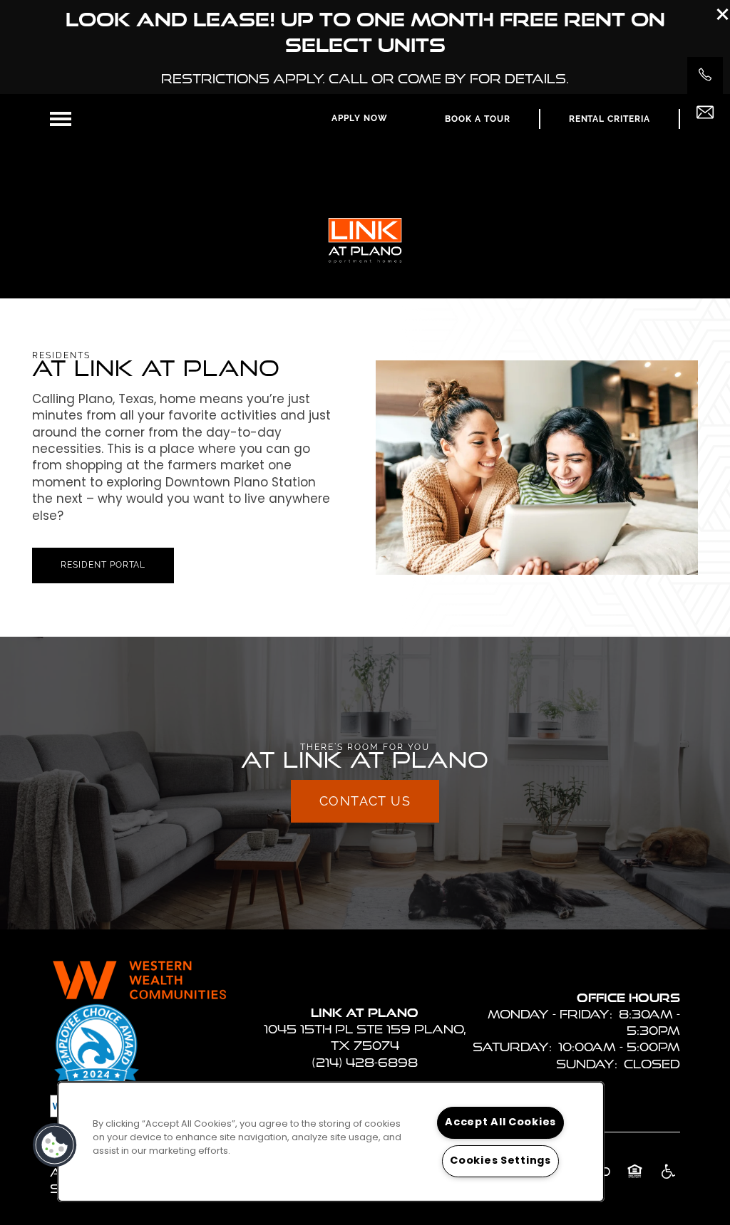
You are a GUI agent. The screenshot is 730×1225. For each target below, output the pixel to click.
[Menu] (60, 119)
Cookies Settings (500, 1161)
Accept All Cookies (500, 1122)
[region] (331, 1141)
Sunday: (586, 1063)
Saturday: (512, 1046)
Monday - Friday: (550, 1014)
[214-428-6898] (705, 75)
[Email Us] (705, 112)
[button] (723, 14)
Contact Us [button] (365, 800)
